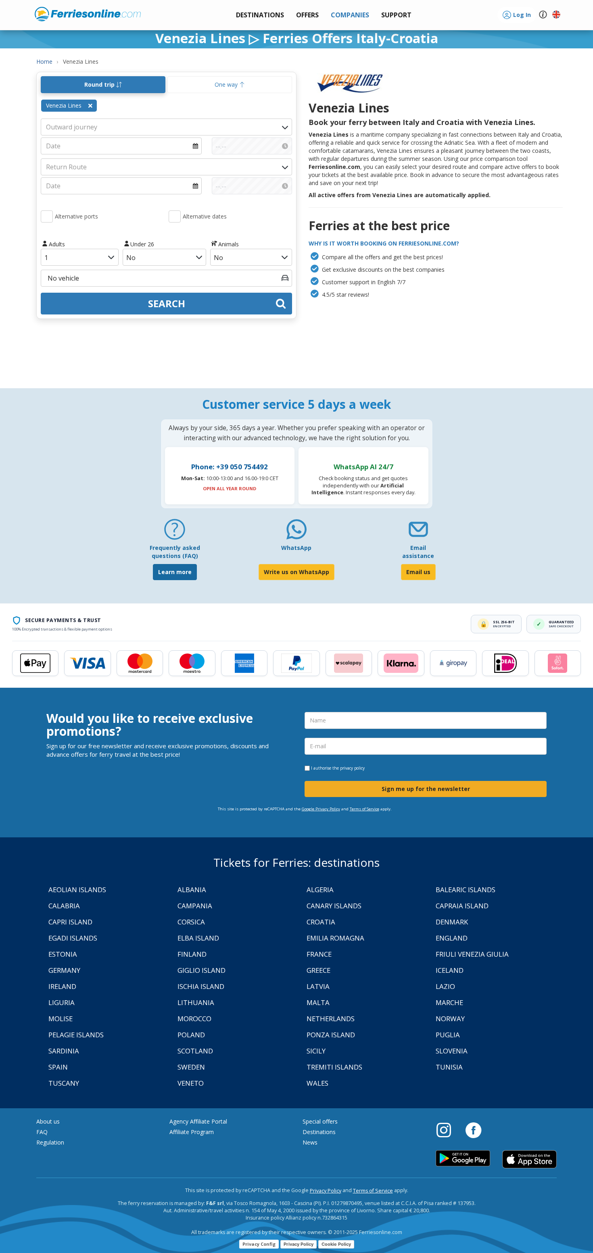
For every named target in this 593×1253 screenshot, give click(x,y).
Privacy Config (259, 1244)
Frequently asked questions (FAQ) (175, 552)
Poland (191, 1034)
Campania (194, 905)
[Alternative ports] (47, 216)
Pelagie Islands (76, 1034)
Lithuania (195, 1002)
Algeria (320, 889)
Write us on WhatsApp (296, 572)
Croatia (321, 921)
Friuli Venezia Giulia (472, 954)
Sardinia (63, 1050)
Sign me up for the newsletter (426, 789)
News (310, 1142)
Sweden (191, 1067)
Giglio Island (201, 970)
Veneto (190, 1083)
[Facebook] (473, 1129)
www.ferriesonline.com (88, 14)
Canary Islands (334, 905)
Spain (58, 1067)
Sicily (316, 1050)
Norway (450, 1018)
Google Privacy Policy (321, 809)
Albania (191, 889)
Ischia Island (200, 986)
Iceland (450, 970)
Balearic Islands (465, 889)
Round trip (100, 84)
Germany (64, 970)
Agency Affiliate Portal (198, 1121)
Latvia (318, 986)
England (452, 938)
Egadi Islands (72, 938)
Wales (317, 1083)
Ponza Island (331, 1034)
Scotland (195, 1050)
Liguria (61, 1002)
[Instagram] (448, 1129)
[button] (396, 15)
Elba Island (198, 938)
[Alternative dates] (175, 216)
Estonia (62, 954)
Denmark (452, 921)
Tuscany (63, 1083)
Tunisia (449, 1067)
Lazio (445, 986)
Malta (318, 1002)
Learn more (175, 572)
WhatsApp (296, 548)
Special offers (320, 1121)
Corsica (191, 921)
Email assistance (418, 552)
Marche (449, 1002)
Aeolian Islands (77, 889)
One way (227, 84)
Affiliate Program (191, 1132)
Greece (318, 970)
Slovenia (452, 1050)
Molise (60, 1018)
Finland (192, 954)
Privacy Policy (325, 1190)
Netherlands (331, 1018)
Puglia (448, 1034)
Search (166, 303)
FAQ (42, 1132)
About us (48, 1121)
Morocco (194, 1018)
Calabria (64, 905)
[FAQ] (174, 532)
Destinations (319, 1132)
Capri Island (70, 921)
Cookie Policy (336, 1244)
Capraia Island (462, 905)
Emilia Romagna (335, 938)
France (319, 954)
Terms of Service (364, 809)
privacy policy (352, 768)
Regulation (50, 1142)
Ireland (62, 986)
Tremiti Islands (334, 1067)
